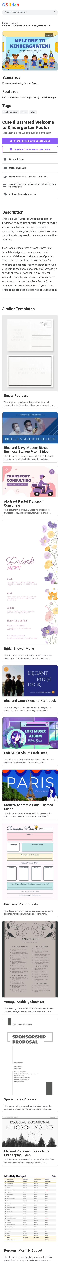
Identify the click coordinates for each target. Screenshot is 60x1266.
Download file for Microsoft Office (31, 149)
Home (5, 23)
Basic (24, 112)
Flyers (13, 23)
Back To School (10, 112)
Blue (33, 112)
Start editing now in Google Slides (32, 141)
